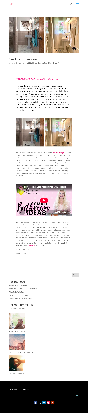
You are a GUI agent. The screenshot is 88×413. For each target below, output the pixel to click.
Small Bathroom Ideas (23, 59)
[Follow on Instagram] (48, 402)
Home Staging (38, 63)
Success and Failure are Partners (20, 299)
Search (75, 275)
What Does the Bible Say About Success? (23, 289)
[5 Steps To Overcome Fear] (17, 321)
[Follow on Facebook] (35, 402)
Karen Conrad (16, 63)
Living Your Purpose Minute (19, 295)
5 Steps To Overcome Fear (18, 285)
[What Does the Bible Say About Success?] (17, 342)
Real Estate (48, 63)
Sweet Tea (56, 63)
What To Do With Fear (16, 292)
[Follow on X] (39, 402)
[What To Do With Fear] (17, 363)
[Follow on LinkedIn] (44, 402)
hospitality (31, 245)
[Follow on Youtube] (52, 402)
